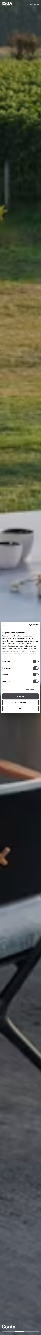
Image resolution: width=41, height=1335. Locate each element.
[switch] (36, 668)
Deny (20, 708)
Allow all (20, 696)
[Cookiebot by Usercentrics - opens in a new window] (29, 625)
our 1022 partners (15, 636)
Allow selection (20, 702)
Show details (29, 690)
